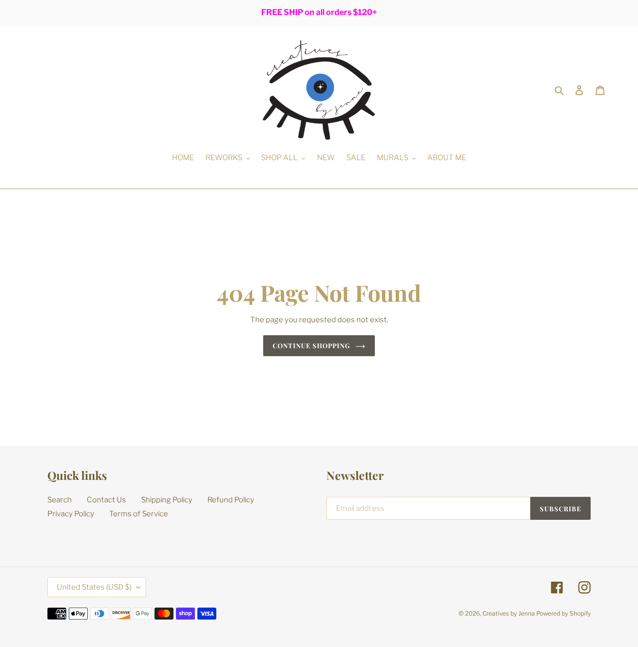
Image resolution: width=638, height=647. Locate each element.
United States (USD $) (94, 587)
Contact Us (106, 499)
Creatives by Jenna (508, 613)
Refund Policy (230, 499)
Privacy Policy (70, 513)
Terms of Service (138, 513)
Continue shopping (312, 345)
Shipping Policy (166, 499)
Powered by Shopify (563, 613)
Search (59, 499)
